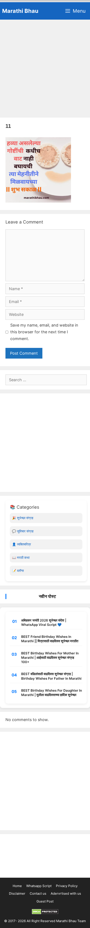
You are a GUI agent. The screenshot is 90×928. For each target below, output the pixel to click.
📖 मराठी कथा (20, 557)
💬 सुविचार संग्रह (22, 531)
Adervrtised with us (66, 893)
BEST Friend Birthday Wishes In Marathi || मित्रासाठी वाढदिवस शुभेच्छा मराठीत (49, 639)
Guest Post (45, 901)
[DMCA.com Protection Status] (45, 913)
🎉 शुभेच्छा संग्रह (22, 518)
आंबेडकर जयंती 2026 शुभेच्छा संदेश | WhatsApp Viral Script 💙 (43, 622)
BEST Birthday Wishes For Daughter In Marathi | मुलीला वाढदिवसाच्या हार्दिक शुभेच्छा (51, 692)
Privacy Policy (67, 886)
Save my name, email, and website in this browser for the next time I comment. (44, 332)
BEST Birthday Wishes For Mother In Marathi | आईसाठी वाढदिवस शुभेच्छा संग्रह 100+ (50, 657)
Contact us (38, 893)
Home (17, 886)
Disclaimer (17, 893)
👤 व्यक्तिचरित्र (21, 544)
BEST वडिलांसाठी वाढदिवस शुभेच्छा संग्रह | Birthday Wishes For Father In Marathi (51, 676)
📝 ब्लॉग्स (18, 571)
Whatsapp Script (39, 886)
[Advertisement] (45, 67)
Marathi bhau (20, 11)
